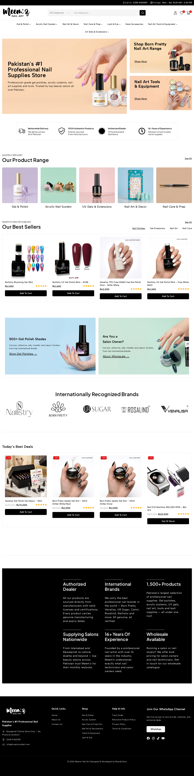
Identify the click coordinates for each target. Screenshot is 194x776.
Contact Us (57, 724)
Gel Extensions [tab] (157, 228)
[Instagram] (153, 738)
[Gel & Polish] (20, 185)
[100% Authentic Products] (61, 131)
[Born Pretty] (58, 409)
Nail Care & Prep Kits (92, 724)
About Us (56, 719)
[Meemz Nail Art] (16, 13)
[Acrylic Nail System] (58, 185)
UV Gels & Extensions (97, 206)
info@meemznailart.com (18, 744)
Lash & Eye (87, 737)
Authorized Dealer (117, 128)
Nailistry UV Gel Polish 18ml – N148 (70, 282)
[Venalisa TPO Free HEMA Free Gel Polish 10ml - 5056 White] (121, 258)
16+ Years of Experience (160, 128)
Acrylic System (89, 719)
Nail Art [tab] (174, 228)
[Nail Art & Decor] (135, 185)
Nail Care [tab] (187, 228)
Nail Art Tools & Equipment (147, 83)
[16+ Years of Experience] (141, 131)
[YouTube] (163, 738)
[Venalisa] (174, 409)
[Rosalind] (136, 409)
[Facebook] (148, 738)
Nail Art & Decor (71, 24)
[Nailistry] (19, 409)
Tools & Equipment (91, 733)
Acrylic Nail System (58, 206)
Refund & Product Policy (123, 719)
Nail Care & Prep (174, 206)
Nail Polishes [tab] (138, 228)
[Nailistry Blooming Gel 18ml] (26, 258)
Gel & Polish (20, 206)
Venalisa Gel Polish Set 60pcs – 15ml (23, 501)
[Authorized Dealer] (101, 131)
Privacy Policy (118, 724)
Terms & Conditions (121, 728)
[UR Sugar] (97, 409)
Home (54, 715)
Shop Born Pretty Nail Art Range (150, 46)
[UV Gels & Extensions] (97, 185)
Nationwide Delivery (38, 128)
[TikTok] (158, 738)
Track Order (117, 715)
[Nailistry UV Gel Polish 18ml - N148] (73, 258)
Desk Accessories (134, 24)
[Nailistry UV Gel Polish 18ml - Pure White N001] (168, 258)
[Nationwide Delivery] (21, 131)
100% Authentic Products (81, 128)
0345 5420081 (13, 739)
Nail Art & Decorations (92, 728)
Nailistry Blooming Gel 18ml (19, 282)
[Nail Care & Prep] (174, 185)
